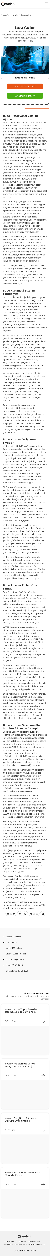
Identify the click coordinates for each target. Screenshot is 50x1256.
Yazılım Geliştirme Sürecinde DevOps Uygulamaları (21, 1119)
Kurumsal (22, 1241)
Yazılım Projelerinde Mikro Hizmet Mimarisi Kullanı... (23, 1174)
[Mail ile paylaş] (19, 913)
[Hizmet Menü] (46, 4)
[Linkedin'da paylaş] (42, 913)
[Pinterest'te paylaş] (36, 913)
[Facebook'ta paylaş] (31, 913)
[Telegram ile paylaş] (13, 913)
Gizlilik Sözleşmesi (14, 1244)
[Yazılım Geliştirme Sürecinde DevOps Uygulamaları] (43, 1130)
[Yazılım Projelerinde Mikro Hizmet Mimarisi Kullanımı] (43, 1184)
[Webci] (8, 3)
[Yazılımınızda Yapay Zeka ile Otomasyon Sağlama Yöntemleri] (43, 1021)
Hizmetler (10, 1241)
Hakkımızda (34, 1241)
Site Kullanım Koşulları (35, 1244)
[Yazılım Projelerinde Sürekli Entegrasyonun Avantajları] (43, 1076)
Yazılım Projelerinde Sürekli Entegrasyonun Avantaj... (20, 1065)
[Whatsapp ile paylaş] (8, 913)
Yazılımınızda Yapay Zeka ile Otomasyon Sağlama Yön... (21, 1011)
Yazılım (18, 936)
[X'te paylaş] (25, 913)
